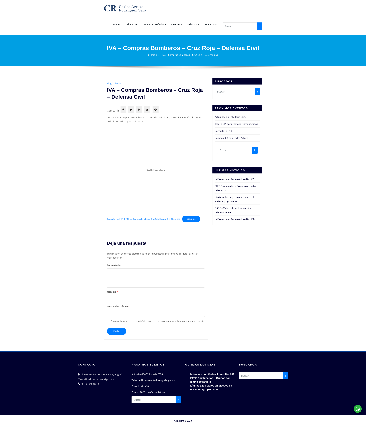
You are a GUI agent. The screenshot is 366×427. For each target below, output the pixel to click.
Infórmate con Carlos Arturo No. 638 (234, 219)
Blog (109, 83)
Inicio (154, 54)
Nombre (112, 291)
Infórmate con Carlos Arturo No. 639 (234, 179)
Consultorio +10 (223, 131)
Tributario (117, 83)
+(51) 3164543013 (89, 383)
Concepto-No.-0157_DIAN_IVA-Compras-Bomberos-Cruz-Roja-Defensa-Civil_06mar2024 (144, 219)
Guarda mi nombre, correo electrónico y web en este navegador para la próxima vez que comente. (158, 321)
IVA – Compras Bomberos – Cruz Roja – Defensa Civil (190, 54)
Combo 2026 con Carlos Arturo (231, 138)
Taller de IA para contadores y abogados (236, 124)
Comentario (114, 265)
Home (116, 24)
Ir (259, 26)
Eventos (176, 24)
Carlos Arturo (132, 24)
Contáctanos (211, 24)
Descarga (191, 219)
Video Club (193, 24)
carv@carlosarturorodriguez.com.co (99, 379)
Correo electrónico (118, 306)
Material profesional (155, 24)
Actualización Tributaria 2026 (230, 117)
